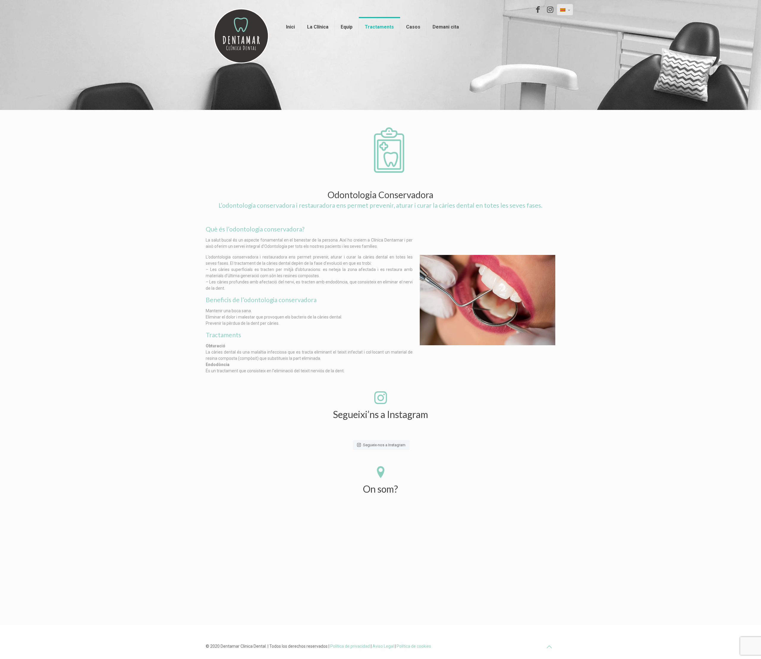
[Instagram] (550, 9)
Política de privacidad (350, 646)
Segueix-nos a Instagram (384, 445)
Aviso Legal (383, 646)
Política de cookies (414, 646)
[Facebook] (538, 9)
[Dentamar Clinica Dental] (241, 36)
